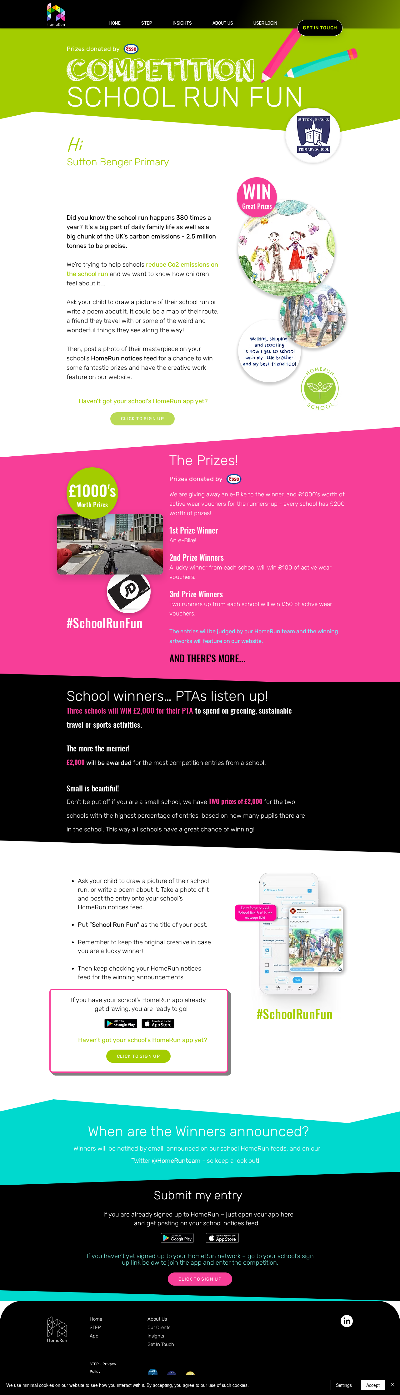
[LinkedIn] (347, 1321)
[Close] (392, 1385)
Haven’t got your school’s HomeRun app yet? (143, 401)
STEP (95, 1327)
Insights (156, 1336)
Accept (373, 1385)
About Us (157, 1319)
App (94, 1336)
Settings (344, 1385)
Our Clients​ (159, 1327)
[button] (265, 23)
